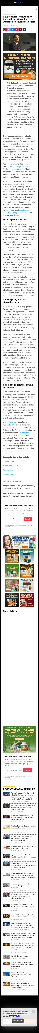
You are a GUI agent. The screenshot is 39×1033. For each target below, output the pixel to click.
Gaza (24, 486)
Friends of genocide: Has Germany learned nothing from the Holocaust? (22, 886)
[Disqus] (19, 641)
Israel (22, 488)
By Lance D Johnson (23, 801)
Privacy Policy (14, 1016)
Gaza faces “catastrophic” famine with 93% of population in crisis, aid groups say (23, 906)
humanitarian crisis (11, 488)
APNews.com (8, 474)
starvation (29, 488)
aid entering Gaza (17, 166)
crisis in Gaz (11, 422)
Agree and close (18, 1020)
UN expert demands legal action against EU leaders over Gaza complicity (22, 975)
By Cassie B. (21, 811)
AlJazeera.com (8, 461)
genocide (30, 486)
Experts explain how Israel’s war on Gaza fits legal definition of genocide (23, 856)
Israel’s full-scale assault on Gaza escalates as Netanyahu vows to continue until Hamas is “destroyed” (23, 875)
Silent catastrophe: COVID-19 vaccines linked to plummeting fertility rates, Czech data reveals (22, 925)
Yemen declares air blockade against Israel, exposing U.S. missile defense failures (23, 985)
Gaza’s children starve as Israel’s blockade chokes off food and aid (22, 916)
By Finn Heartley (23, 968)
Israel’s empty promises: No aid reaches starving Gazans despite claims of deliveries (22, 818)
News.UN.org (8, 470)
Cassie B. (16, 25)
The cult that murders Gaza (20, 956)
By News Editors (22, 851)
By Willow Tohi (22, 979)
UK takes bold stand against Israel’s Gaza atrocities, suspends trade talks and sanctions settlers (23, 828)
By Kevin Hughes (22, 940)
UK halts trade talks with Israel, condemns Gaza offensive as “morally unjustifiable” (22, 838)
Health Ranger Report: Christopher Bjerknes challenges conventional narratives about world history (23, 935)
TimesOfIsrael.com (10, 466)
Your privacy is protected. (12, 525)
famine (18, 486)
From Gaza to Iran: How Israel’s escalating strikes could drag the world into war (22, 964)
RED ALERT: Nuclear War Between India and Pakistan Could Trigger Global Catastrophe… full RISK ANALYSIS (22, 947)
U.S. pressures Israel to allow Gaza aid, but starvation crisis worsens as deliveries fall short (23, 807)
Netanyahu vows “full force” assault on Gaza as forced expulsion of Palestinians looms (23, 896)
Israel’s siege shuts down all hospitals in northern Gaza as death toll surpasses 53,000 (23, 865)
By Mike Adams (22, 952)
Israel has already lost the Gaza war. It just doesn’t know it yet (23, 848)
